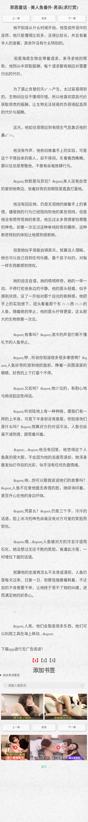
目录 (44, 18)
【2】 (45, 660)
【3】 (53, 660)
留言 (44, 766)
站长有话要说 (11, 675)
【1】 (35, 660)
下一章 (72, 18)
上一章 (16, 18)
